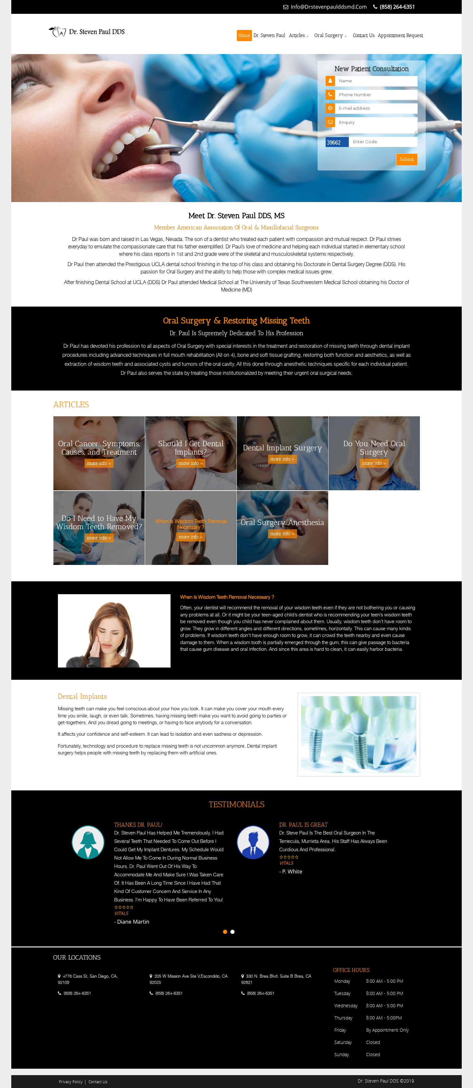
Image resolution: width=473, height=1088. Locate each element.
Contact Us (364, 35)
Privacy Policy (71, 1081)
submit (407, 159)
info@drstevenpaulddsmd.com (329, 6)
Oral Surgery (328, 35)
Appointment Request (400, 35)
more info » (99, 463)
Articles (297, 35)
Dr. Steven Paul (269, 35)
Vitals (121, 863)
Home (244, 35)
